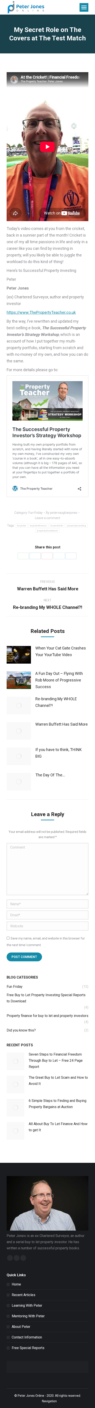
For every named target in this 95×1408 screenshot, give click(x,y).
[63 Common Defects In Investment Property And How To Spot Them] (68, 1367)
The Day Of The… (50, 775)
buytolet (21, 525)
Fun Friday (35, 512)
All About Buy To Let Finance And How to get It (58, 1127)
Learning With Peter (27, 1305)
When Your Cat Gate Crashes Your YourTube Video (60, 651)
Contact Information (27, 1337)
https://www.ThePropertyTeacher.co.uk (41, 312)
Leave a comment (47, 518)
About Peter (21, 1327)
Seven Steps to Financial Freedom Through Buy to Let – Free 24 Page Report (56, 1060)
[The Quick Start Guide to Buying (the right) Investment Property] (27, 1371)
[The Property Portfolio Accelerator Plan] (68, 1371)
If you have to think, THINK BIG (58, 753)
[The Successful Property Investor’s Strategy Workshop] (27, 1363)
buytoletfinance (38, 525)
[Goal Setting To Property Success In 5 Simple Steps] (27, 1367)
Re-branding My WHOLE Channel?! (56, 702)
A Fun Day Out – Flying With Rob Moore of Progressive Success (59, 680)
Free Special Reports (28, 1348)
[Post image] (19, 655)
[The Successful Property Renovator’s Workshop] (68, 1363)
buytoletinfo (57, 525)
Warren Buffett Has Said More (61, 724)
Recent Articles (23, 1295)
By (61, 512)
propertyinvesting (76, 525)
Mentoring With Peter (28, 1316)
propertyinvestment (47, 530)
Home (16, 1284)
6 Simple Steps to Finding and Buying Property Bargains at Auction (57, 1104)
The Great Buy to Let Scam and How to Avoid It (58, 1080)
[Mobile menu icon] (84, 7)
